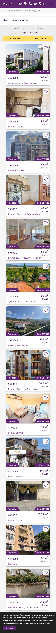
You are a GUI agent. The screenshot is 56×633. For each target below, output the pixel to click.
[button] (44, 4)
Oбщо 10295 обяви (29, 32)
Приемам (9, 628)
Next (46, 56)
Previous (6, 56)
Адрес (40, 28)
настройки (44, 623)
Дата (33, 28)
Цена (15, 28)
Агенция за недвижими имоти (16, 10)
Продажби (36, 10)
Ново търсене (40, 38)
